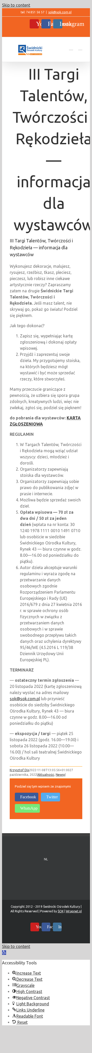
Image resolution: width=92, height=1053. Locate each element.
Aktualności (46, 774)
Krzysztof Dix (19, 770)
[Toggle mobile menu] (80, 47)
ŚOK (61, 911)
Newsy (60, 774)
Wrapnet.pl (74, 911)
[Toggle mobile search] (71, 47)
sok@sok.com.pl (60, 12)
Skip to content (16, 5)
